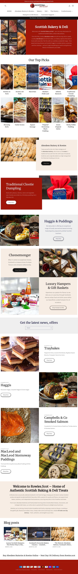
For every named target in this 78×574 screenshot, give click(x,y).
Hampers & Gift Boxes (30, 15)
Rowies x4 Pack (6, 93)
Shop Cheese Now (20, 270)
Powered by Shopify (26, 569)
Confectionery (66, 11)
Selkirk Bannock (58, 93)
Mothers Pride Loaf (45, 93)
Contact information (58, 569)
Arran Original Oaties (58, 127)
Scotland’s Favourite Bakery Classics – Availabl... (39, 544)
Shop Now (46, 163)
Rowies (20, 569)
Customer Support (47, 15)
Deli (46, 11)
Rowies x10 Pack (20, 93)
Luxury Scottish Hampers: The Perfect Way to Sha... (15, 544)
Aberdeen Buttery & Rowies (24, 11)
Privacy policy (34, 569)
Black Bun (32, 92)
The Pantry (54, 11)
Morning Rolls (7, 126)
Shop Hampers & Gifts (58, 307)
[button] (5, 5)
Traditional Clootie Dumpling (71, 94)
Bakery (39, 11)
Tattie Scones (19, 125)
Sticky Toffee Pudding (71, 126)
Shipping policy (49, 569)
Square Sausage (32, 126)
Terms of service (41, 569)
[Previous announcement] (4, 1)
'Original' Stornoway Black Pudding (45, 128)
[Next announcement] (73, 1)
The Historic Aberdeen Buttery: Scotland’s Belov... (62, 544)
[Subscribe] (51, 328)
